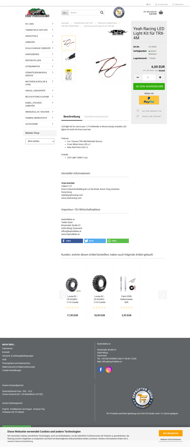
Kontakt (6, 352)
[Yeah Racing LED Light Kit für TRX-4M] (111, 66)
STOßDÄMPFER (32, 66)
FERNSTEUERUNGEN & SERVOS (36, 74)
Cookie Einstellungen (11, 370)
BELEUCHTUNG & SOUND (37, 97)
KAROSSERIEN (32, 54)
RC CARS (29, 24)
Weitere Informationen (170, 439)
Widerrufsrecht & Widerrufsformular (18, 367)
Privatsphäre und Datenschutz (16, 363)
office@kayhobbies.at (112, 361)
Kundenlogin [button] (162, 4)
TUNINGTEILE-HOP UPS (36, 30)
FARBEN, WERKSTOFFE (36, 118)
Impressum (7, 348)
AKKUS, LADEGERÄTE (35, 90)
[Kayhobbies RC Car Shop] (41, 13)
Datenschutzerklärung (23, 441)
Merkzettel (178, 4)
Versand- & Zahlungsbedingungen (17, 356)
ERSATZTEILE (31, 36)
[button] (148, 4)
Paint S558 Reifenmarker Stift (126, 299)
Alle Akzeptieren (171, 433)
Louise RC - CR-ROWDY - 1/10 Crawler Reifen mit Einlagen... (72, 299)
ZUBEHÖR (30, 42)
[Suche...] (102, 12)
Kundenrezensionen (96, 116)
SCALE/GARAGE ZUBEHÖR (37, 48)
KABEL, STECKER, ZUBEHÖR (33, 104)
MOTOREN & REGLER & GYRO (36, 83)
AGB (4, 359)
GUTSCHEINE (31, 124)
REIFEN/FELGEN (33, 60)
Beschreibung (72, 116)
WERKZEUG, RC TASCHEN (37, 112)
